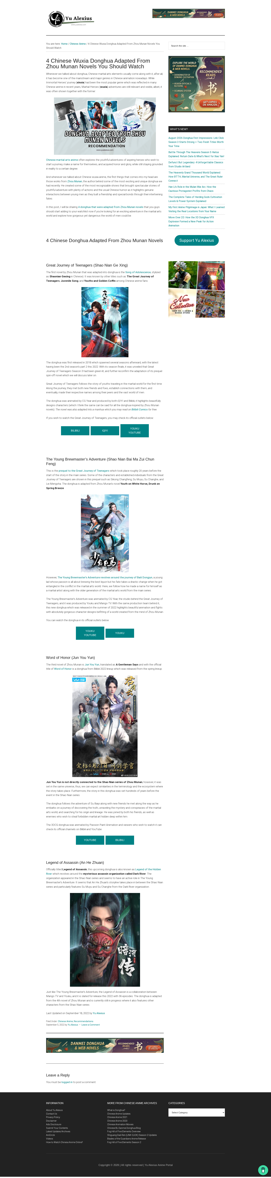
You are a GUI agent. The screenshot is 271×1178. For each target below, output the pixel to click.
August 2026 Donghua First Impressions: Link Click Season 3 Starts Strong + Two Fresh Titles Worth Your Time (196, 142)
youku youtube (90, 633)
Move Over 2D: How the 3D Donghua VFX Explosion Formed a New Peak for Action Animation (191, 221)
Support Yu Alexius (196, 240)
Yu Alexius (99, 1013)
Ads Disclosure (53, 1124)
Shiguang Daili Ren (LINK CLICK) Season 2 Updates (132, 1135)
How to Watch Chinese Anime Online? (64, 1142)
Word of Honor (63, 668)
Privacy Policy (53, 1117)
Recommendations (83, 1021)
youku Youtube (134, 430)
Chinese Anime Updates (118, 1114)
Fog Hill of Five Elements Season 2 (124, 1142)
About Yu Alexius (54, 1110)
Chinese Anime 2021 (117, 1117)
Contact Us (51, 1114)
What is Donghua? (116, 1110)
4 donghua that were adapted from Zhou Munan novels (110, 207)
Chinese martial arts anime (62, 159)
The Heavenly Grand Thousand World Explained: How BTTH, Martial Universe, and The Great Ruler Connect (195, 176)
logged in (66, 1082)
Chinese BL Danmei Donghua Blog (124, 1128)
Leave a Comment (91, 1025)
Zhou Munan (74, 181)
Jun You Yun (92, 664)
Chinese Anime (65, 1021)
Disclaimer (51, 1121)
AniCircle (50, 1135)
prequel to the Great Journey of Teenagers (84, 470)
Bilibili (75, 430)
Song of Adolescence (138, 272)
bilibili (119, 840)
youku (119, 633)
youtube (90, 840)
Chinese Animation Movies (120, 1124)
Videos (49, 1138)
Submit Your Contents (57, 1128)
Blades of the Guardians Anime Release (126, 1138)
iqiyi (105, 430)
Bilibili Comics (140, 409)
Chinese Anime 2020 (117, 1121)
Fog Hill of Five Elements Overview (124, 1131)
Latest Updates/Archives (58, 1131)
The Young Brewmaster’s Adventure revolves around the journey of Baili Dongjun (105, 577)
